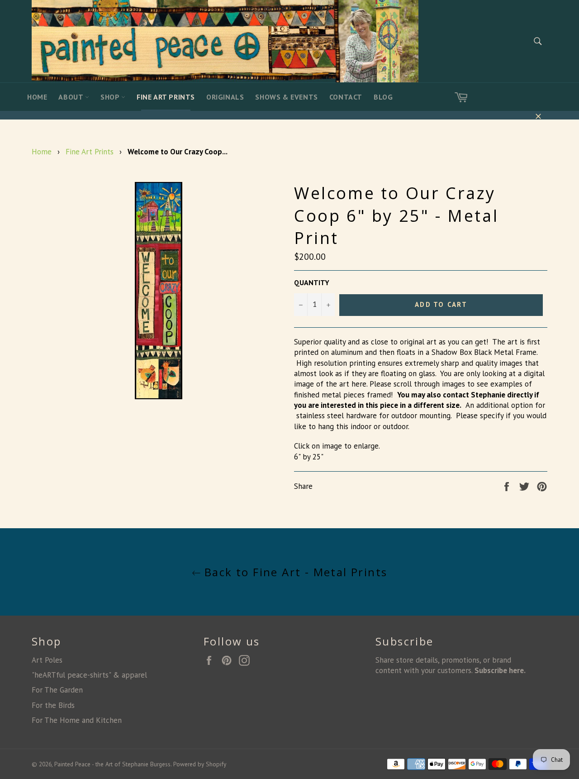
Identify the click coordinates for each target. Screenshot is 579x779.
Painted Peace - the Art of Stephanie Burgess (112, 764)
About (71, 96)
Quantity (311, 282)
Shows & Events (286, 96)
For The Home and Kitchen (77, 720)
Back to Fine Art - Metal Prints (294, 571)
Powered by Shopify (199, 764)
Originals (225, 96)
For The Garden (57, 690)
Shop (110, 96)
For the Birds (53, 705)
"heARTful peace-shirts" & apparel (89, 675)
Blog (383, 96)
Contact (345, 96)
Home (37, 96)
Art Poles (47, 660)
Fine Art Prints (166, 96)
